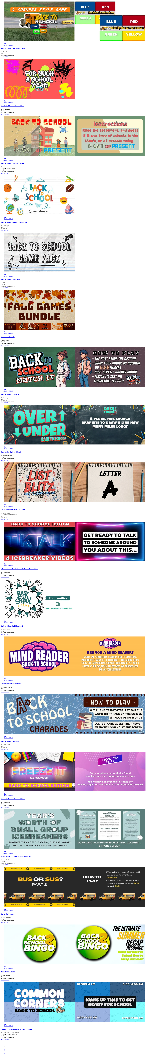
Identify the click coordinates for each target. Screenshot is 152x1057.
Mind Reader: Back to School (11, 684)
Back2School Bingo (8, 972)
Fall (5, 43)
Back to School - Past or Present (12, 163)
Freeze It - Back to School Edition (13, 799)
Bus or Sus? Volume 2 (9, 914)
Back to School (8, 45)
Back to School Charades (10, 741)
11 (5, 1053)
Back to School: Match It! (10, 394)
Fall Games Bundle (8, 337)
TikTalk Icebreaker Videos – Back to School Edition (19, 569)
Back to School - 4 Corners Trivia (13, 49)
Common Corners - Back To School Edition (16, 1029)
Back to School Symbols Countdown (14, 222)
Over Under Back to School (11, 452)
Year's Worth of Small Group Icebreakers (16, 856)
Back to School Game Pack (10, 279)
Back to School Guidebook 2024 (12, 626)
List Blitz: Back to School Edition (13, 510)
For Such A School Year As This (12, 106)
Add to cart (5, 56)
